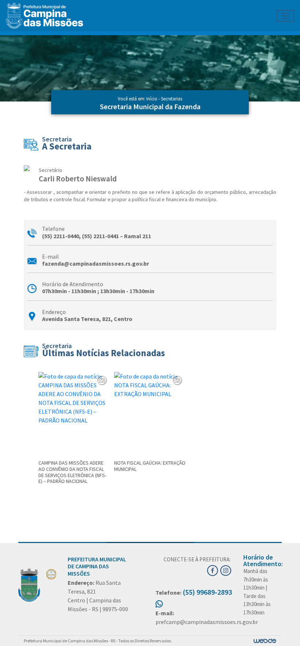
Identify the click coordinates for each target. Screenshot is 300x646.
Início (151, 99)
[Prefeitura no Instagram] (226, 569)
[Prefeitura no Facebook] (213, 569)
